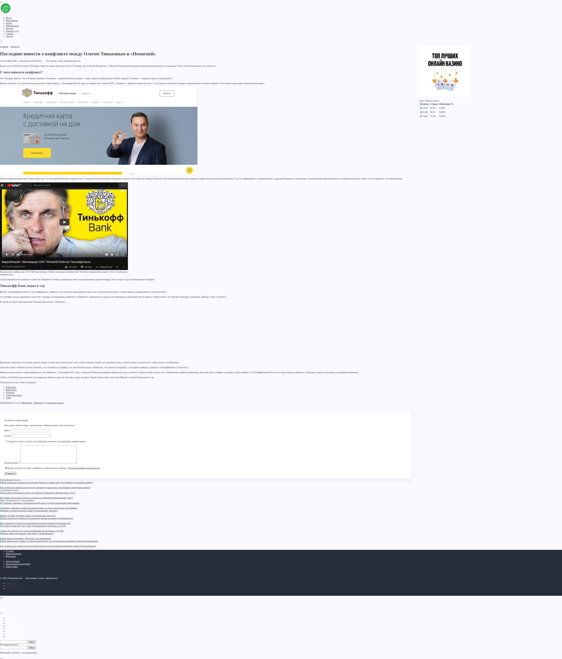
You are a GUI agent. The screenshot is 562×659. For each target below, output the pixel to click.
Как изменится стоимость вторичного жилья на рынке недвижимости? (35, 523)
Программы (12, 620)
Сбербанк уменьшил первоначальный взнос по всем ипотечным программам (38, 508)
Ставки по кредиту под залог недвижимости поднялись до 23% (32, 531)
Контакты (11, 556)
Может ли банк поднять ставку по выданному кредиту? (28, 515)
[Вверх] (1, 597)
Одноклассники (14, 395)
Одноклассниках (55, 403)
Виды (9, 618)
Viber (8, 398)
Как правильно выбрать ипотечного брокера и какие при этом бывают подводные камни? (45, 487)
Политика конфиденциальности (84, 468)
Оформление (12, 626)
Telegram (10, 392)
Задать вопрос (13, 561)
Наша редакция (13, 553)
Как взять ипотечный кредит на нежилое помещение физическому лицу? (36, 498)
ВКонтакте (11, 390)
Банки (9, 623)
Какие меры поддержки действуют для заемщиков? (25, 538)
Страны (10, 634)
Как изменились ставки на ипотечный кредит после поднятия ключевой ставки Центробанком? (48, 546)
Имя (7, 430)
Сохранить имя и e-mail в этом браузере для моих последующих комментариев (46, 441)
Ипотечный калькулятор (18, 564)
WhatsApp (11, 387)
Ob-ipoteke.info (18, 8)
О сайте (10, 551)
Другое (9, 636)
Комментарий (12, 463)
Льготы (9, 628)
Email (8, 436)
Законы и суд (12, 631)
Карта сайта (12, 566)
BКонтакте (11, 583)
